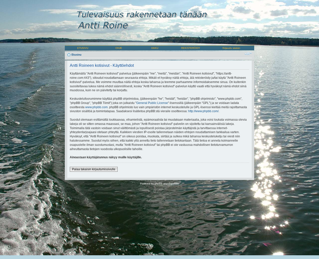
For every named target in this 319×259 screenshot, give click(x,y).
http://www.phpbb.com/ (203, 111)
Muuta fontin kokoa (248, 53)
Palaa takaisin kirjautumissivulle (93, 169)
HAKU (154, 48)
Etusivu (76, 54)
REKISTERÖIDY (190, 48)
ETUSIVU (82, 48)
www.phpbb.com (96, 107)
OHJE (118, 48)
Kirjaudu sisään (231, 48)
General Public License (152, 103)
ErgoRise (173, 183)
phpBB (158, 183)
